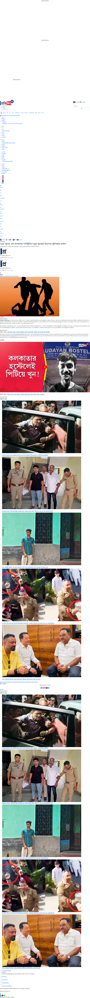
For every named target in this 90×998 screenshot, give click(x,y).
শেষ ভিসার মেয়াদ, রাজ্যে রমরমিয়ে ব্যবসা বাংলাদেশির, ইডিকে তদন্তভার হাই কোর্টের (28, 332)
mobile (36, 682)
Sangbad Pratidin (6, 970)
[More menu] (89, 112)
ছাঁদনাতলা (3, 173)
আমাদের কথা (4, 161)
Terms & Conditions (7, 986)
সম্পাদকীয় (3, 159)
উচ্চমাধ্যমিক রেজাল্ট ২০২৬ (6, 170)
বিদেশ (13, 112)
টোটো (18, 123)
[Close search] (73, 104)
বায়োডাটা (3, 146)
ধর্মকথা (3, 135)
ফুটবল (6, 131)
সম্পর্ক (8, 123)
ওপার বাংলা (4, 137)
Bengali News (3, 682)
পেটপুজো (13, 123)
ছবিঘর (36, 112)
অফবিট (3, 134)
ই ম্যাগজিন (4, 153)
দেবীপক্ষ (3, 167)
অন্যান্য (8, 131)
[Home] (7, 102)
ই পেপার (3, 152)
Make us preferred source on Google (9, 276)
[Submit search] (81, 108)
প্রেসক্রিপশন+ (17, 112)
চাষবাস (3, 149)
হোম (3, 117)
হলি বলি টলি (4, 143)
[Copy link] (2, 260)
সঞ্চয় (42, 112)
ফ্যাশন (11, 123)
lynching (32, 682)
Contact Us (5, 979)
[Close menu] (0, 185)
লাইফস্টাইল (31, 112)
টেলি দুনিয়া (13, 143)
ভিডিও (3, 158)
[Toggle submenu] (0, 207)
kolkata (4, 972)
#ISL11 (3, 118)
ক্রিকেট (3, 131)
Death (8, 682)
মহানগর (4, 112)
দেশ (10, 112)
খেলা (22, 112)
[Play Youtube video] (45, 367)
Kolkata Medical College (24, 682)
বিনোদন (26, 112)
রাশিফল (39, 112)
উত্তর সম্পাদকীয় (9, 161)
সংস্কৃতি (10, 143)
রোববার (3, 164)
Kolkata (16, 682)
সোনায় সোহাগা (4, 171)
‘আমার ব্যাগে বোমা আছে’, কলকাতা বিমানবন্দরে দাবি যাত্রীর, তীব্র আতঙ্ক (25, 394)
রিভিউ (7, 143)
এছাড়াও (1, 236)
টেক (16, 123)
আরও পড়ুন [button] (2, 689)
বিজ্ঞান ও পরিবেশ (5, 147)
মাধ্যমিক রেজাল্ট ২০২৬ (6, 168)
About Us (4, 976)
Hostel (12, 682)
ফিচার (3, 165)
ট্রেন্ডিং (3, 155)
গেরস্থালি (20, 123)
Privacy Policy (5, 982)
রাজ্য (7, 112)
